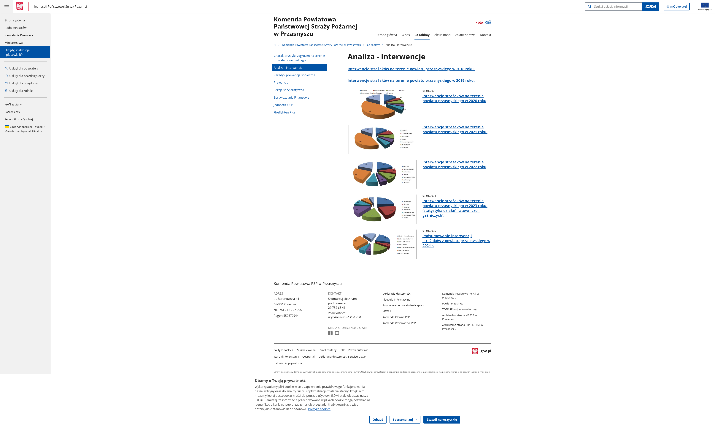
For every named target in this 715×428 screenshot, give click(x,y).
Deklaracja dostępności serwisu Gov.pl (342, 356)
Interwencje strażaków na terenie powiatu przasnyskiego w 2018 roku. (411, 69)
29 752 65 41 (336, 308)
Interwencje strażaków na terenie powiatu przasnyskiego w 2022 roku (454, 164)
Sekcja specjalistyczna (289, 90)
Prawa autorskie (358, 350)
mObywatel (678, 7)
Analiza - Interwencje (288, 68)
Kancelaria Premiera (19, 35)
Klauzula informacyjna (396, 299)
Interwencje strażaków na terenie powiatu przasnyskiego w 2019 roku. (411, 80)
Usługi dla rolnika (21, 91)
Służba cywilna (306, 350)
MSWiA (386, 311)
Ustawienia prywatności (288, 363)
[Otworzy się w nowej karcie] (330, 333)
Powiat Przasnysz (452, 303)
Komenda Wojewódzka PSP (399, 323)
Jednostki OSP (283, 105)
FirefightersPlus (285, 112)
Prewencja (281, 82)
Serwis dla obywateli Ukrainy (25, 129)
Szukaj (650, 6)
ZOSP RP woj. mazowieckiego (460, 309)
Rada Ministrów (15, 28)
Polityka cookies (283, 350)
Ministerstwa (14, 43)
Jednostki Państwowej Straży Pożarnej (60, 6)
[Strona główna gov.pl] (20, 6)
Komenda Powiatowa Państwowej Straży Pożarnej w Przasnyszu (315, 26)
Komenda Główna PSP (396, 317)
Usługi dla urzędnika (23, 83)
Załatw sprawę (465, 35)
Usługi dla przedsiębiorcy (27, 76)
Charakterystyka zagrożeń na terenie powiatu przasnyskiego (299, 58)
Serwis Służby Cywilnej (19, 119)
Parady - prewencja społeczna (294, 75)
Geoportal (308, 356)
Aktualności (442, 35)
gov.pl (485, 356)
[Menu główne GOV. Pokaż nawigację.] (6, 6)
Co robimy (422, 35)
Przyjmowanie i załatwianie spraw (403, 305)
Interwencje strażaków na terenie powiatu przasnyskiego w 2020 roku (454, 98)
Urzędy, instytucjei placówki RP (17, 52)
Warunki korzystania (286, 356)
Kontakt (485, 35)
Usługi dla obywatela (23, 68)
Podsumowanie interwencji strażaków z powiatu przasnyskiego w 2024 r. (456, 240)
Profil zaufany (13, 104)
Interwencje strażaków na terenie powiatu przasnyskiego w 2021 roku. (454, 129)
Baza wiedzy (12, 112)
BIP (342, 350)
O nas (406, 35)
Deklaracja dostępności (396, 293)
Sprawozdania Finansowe (291, 97)
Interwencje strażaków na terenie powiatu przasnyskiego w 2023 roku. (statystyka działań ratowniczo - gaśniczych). (454, 208)
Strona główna (19, 20)
